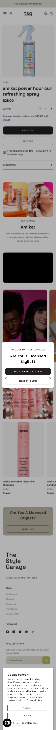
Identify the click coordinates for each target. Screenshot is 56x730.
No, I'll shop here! (28, 380)
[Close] (50, 345)
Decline (26, 715)
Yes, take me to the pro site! (28, 371)
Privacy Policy (34, 700)
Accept (27, 707)
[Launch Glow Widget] (7, 722)
